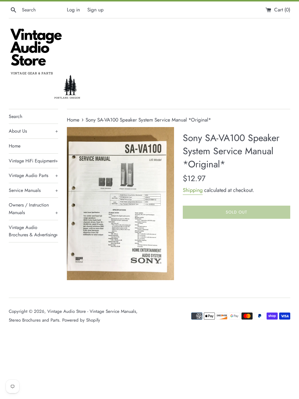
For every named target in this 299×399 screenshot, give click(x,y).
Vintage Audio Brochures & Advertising (33, 231)
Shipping (193, 190)
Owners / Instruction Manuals (33, 209)
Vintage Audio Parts (33, 175)
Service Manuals (33, 190)
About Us (33, 131)
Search (15, 116)
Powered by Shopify (81, 320)
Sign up (95, 9)
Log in (73, 9)
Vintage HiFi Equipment (33, 160)
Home (14, 146)
